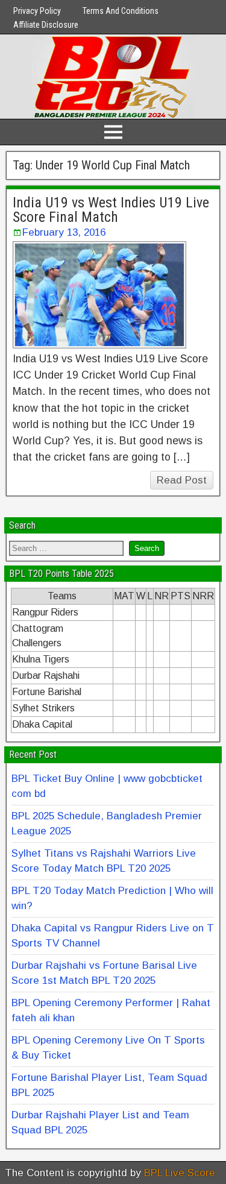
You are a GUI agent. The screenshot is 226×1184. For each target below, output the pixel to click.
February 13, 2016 (63, 232)
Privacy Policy (37, 11)
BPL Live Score (179, 1173)
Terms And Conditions (121, 11)
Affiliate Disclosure (45, 25)
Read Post (182, 480)
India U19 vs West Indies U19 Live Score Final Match (111, 209)
